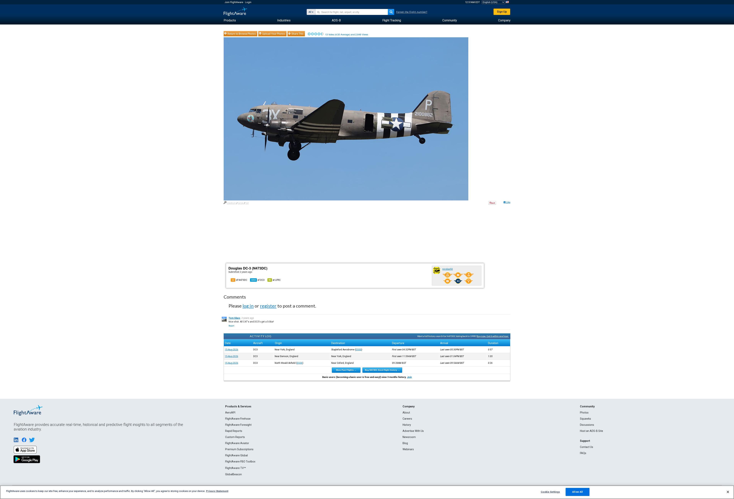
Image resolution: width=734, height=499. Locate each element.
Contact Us (586, 447)
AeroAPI (230, 412)
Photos (584, 412)
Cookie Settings (550, 491)
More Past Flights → (346, 370)
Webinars (408, 449)
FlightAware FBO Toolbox (240, 461)
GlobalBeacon (233, 474)
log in (248, 306)
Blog (405, 443)
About (406, 412)
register (268, 306)
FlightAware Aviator (237, 443)
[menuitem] (230, 20)
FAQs (583, 453)
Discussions (587, 424)
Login (248, 2)
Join (409, 377)
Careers (407, 418)
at (275, 280)
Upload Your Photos (273, 33)
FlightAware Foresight (238, 424)
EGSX (300, 363)
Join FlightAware (234, 2)
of (258, 280)
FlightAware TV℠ (235, 468)
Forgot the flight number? (411, 12)
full (247, 203)
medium (231, 203)
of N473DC (239, 280)
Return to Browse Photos (242, 33)
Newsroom (409, 437)
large (240, 203)
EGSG (358, 349)
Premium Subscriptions (239, 449)
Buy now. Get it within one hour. (493, 336)
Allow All (577, 491)
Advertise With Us (413, 430)
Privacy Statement (217, 491)
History (407, 424)
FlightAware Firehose (238, 418)
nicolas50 (447, 269)
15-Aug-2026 (231, 349)
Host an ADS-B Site (591, 430)
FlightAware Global (236, 455)
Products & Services (238, 406)
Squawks (585, 418)
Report (231, 326)
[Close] (728, 492)
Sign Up (502, 11)
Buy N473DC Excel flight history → (382, 370)
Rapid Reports (233, 430)
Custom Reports (235, 437)
